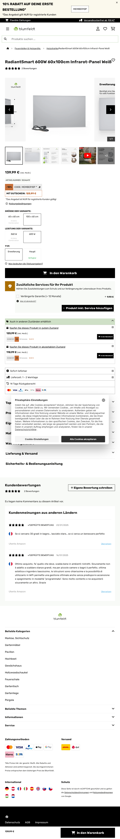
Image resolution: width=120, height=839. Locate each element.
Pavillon (9, 651)
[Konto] (98, 29)
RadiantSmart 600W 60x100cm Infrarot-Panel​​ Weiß (84, 48)
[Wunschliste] (105, 29)
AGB (27, 822)
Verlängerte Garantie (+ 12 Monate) (41, 296)
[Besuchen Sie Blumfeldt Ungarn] (7, 796)
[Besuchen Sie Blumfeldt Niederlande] (13, 796)
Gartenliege (12, 693)
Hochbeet (10, 658)
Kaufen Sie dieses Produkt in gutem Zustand (34, 328)
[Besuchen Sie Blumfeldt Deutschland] (7, 789)
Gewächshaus (13, 665)
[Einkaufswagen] (113, 29)
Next (110, 109)
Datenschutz (12, 822)
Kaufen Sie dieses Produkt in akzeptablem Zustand (37, 346)
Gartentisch (12, 686)
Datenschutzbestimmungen (76, 792)
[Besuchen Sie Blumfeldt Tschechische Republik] (50, 789)
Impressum (41, 822)
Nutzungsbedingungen (103, 792)
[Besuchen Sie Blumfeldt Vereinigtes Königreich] (38, 789)
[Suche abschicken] (5, 39)
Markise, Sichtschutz (17, 638)
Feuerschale (12, 679)
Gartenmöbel (12, 645)
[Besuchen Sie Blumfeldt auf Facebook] (7, 817)
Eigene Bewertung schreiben (92, 487)
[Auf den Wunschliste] (113, 60)
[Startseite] (11, 48)
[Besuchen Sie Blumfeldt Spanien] (32, 789)
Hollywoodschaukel (16, 672)
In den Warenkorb (63, 273)
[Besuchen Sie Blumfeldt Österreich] (13, 789)
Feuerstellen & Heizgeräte (28, 48)
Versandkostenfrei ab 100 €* (99, 20)
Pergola (9, 699)
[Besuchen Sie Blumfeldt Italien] (26, 789)
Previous (9, 109)
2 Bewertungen (29, 68)
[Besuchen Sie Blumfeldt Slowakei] (44, 789)
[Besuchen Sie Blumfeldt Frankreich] (19, 789)
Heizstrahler (53, 48)
